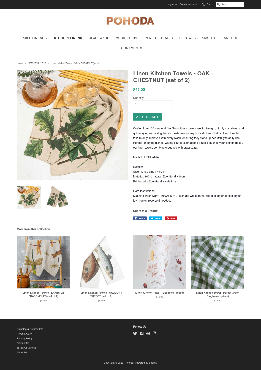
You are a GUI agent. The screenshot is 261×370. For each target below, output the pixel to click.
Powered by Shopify (146, 362)
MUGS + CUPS (127, 38)
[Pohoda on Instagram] (154, 334)
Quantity (138, 98)
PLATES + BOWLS (159, 38)
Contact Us (23, 343)
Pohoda (129, 362)
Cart (209, 4)
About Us (22, 352)
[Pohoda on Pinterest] (148, 334)
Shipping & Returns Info (30, 329)
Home (20, 63)
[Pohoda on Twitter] (135, 334)
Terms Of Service (26, 347)
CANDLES (229, 38)
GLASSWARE (99, 38)
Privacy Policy (24, 338)
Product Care (24, 333)
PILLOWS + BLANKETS (197, 38)
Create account (188, 4)
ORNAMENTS (131, 48)
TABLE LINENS (33, 38)
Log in (170, 4)
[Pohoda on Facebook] (142, 334)
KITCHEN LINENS (68, 38)
